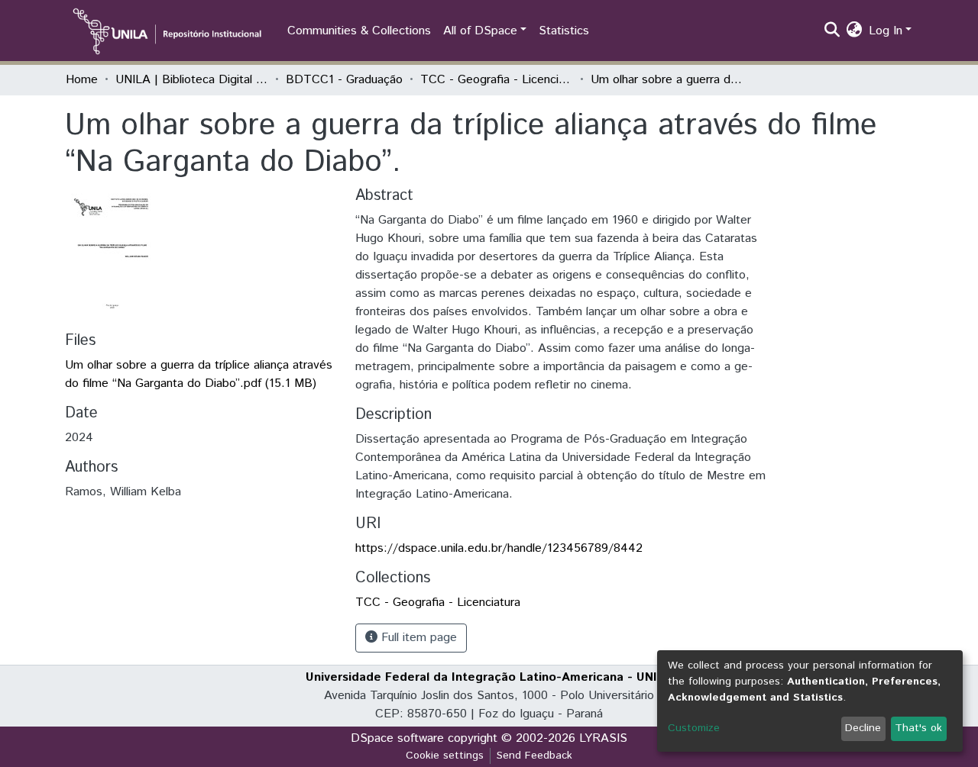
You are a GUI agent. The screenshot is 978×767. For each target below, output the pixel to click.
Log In (885, 31)
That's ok (918, 728)
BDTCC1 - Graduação (344, 80)
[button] (854, 31)
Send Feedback (534, 755)
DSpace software (397, 738)
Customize (694, 728)
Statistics (564, 31)
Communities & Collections (359, 31)
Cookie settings (445, 755)
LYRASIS (603, 738)
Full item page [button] (417, 637)
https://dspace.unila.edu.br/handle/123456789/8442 (499, 548)
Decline (863, 728)
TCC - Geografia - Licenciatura (496, 80)
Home (82, 80)
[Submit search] (832, 31)
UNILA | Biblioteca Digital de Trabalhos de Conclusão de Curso (191, 80)
